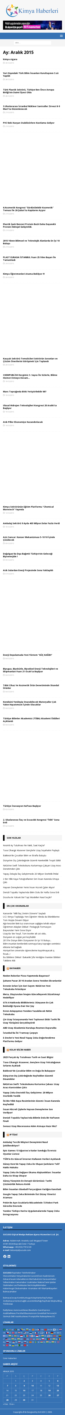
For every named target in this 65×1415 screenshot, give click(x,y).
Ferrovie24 (51, 1313)
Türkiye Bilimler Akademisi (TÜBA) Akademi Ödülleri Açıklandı (31, 720)
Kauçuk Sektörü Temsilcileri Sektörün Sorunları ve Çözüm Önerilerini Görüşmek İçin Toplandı (30, 360)
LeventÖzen (36, 1276)
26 (49, 1395)
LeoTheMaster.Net (22, 1285)
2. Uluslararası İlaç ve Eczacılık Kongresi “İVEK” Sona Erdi (31, 821)
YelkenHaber (9, 1282)
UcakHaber (32, 1282)
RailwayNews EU (47, 1316)
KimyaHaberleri (24, 1276)
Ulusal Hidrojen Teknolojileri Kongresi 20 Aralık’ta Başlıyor (30, 407)
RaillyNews (8, 1310)
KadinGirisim (49, 1276)
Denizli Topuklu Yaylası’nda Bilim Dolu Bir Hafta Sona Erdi (31, 892)
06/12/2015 (9, 658)
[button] (60, 35)
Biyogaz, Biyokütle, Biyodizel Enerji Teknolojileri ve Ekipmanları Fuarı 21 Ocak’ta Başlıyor (30, 670)
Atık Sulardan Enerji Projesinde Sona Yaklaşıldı (28, 570)
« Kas (5, 1404)
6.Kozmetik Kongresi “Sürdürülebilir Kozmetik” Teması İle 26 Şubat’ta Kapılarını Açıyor (28, 209)
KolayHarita (36, 1297)
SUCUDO (7, 1272)
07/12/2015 (9, 574)
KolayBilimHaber (38, 1285)
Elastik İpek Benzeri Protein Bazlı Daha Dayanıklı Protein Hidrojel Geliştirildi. (29, 225)
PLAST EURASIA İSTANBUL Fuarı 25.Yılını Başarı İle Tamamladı (29, 258)
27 (58, 1395)
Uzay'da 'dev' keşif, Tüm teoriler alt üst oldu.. (25, 933)
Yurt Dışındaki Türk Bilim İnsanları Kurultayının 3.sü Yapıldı (30, 74)
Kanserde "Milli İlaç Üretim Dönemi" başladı (24, 913)
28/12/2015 (9, 79)
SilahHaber (8, 1285)
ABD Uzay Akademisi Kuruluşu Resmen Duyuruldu (29, 1027)
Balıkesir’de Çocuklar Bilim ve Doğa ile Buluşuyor (29, 1070)
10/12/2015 (9, 527)
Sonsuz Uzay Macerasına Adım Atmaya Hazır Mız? (30, 1126)
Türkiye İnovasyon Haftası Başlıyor (22, 805)
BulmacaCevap (10, 1297)
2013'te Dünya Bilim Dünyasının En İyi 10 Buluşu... (27, 940)
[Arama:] (32, 42)
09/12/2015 (9, 543)
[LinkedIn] (9, 1256)
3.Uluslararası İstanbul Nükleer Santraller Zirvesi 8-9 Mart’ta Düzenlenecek (31, 107)
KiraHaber (33, 1288)
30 (24, 1400)
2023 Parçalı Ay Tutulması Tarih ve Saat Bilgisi (28, 1057)
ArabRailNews (9, 1313)
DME (13, 1316)
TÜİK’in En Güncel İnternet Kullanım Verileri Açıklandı (31, 1159)
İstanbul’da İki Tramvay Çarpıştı (20, 1032)
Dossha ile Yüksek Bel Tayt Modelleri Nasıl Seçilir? (27, 897)
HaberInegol (8, 1288)
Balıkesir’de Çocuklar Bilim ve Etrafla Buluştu (24, 855)
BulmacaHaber (10, 1291)
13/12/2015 (9, 513)
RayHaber (15, 968)
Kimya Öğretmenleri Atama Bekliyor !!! (24, 273)
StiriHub (6, 1316)
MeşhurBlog (56, 1301)
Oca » (11, 1404)
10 (32, 1385)
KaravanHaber (49, 1279)
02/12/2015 (9, 809)
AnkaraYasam (9, 1279)
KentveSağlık (20, 1301)
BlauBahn (33, 1310)
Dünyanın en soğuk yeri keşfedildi (19, 937)
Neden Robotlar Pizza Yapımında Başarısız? (26, 975)
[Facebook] (5, 1256)
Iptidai (14, 1134)
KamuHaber (20, 1282)
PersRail (20, 1313)
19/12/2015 (9, 381)
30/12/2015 (9, 63)
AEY (40, 1288)
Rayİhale (46, 1301)
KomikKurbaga (24, 1297)
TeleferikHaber (29, 1272)
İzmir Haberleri (10, 1358)
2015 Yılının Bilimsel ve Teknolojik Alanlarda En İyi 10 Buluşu (31, 242)
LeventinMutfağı (34, 1301)
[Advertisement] (32, 167)
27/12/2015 (9, 112)
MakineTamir (44, 1282)
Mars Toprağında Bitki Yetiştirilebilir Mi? (24, 391)
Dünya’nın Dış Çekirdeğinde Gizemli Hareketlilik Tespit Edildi (32, 860)
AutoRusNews (21, 1316)
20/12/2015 (9, 277)
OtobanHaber (21, 1288)
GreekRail (41, 1313)
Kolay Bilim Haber (20, 1049)
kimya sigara (10, 59)
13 (58, 1385)
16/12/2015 (9, 425)
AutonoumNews (20, 1310)
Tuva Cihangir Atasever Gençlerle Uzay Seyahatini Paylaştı (31, 850)
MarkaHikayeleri (49, 1288)
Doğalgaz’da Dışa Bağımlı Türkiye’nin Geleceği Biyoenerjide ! (27, 555)
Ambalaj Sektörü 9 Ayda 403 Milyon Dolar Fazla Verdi (31, 523)
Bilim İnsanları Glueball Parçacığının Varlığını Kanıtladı (32, 1189)
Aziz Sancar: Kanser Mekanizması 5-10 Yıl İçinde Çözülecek (29, 538)
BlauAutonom (30, 1313)
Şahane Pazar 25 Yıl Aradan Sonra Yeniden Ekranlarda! (32, 980)
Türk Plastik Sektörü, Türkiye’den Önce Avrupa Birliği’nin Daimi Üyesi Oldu (28, 91)
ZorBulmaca (8, 1301)
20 (58, 1390)
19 (49, 1390)
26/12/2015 (9, 263)
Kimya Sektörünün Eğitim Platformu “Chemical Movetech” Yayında (28, 508)
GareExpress (44, 1310)
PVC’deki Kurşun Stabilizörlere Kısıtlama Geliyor (28, 122)
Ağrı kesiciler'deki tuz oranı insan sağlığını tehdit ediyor (29, 923)
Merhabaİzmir (35, 1279)
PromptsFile (34, 1316)
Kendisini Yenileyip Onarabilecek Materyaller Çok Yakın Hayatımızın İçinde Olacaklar (29, 703)
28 (7, 1400)
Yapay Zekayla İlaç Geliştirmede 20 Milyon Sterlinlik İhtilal (30, 873)
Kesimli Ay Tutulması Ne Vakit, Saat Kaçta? (24, 845)
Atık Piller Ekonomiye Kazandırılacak (23, 422)
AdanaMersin (22, 1279)
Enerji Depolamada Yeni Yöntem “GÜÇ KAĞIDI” (27, 654)
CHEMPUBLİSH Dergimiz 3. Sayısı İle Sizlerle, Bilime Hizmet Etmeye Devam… (30, 376)
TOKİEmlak (8, 1304)
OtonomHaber (9, 1276)
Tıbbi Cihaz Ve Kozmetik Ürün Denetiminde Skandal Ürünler (31, 686)
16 (24, 1390)
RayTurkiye (47, 1297)
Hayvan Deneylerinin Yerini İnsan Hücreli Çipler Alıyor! (29, 887)
